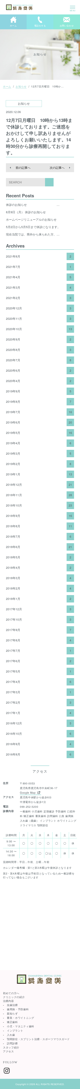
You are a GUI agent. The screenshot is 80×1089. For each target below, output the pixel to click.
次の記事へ (57, 167)
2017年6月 (38, 661)
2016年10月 (38, 733)
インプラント (15, 1030)
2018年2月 (38, 588)
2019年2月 (38, 464)
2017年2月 (38, 702)
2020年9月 (38, 339)
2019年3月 (38, 453)
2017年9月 (38, 630)
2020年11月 (38, 318)
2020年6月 (38, 370)
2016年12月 (38, 723)
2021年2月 (38, 298)
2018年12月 (39, 484)
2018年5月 (38, 557)
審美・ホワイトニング (20, 1018)
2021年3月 (38, 287)
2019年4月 (38, 443)
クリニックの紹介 (14, 997)
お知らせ (21, 86)
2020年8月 (38, 350)
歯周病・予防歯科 (18, 1009)
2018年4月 (38, 567)
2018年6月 (39, 547)
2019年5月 (39, 433)
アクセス (8, 1051)
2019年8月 (38, 401)
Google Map (28, 792)
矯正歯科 (12, 1022)
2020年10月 (39, 329)
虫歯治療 (12, 1005)
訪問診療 (12, 1043)
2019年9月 (38, 391)
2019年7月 (39, 412)
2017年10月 (38, 619)
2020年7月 (38, 360)
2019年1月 (39, 474)
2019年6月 (39, 422)
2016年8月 (38, 754)
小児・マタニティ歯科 (20, 1026)
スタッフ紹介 (11, 1047)
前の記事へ (23, 167)
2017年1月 (38, 713)
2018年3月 (38, 578)
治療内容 (8, 1001)
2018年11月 (39, 495)
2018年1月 (38, 599)
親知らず (12, 1013)
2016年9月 (38, 744)
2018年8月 (39, 526)
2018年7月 (38, 536)
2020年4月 (38, 381)
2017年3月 (38, 692)
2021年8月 (38, 256)
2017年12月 (38, 609)
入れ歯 (11, 1035)
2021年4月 (38, 277)
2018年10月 (39, 505)
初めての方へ (11, 993)
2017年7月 (38, 650)
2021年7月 (38, 267)
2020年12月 (38, 308)
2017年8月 (38, 640)
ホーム (7, 86)
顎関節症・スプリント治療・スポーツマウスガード (38, 1039)
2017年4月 (38, 682)
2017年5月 (38, 671)
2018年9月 (39, 516)
